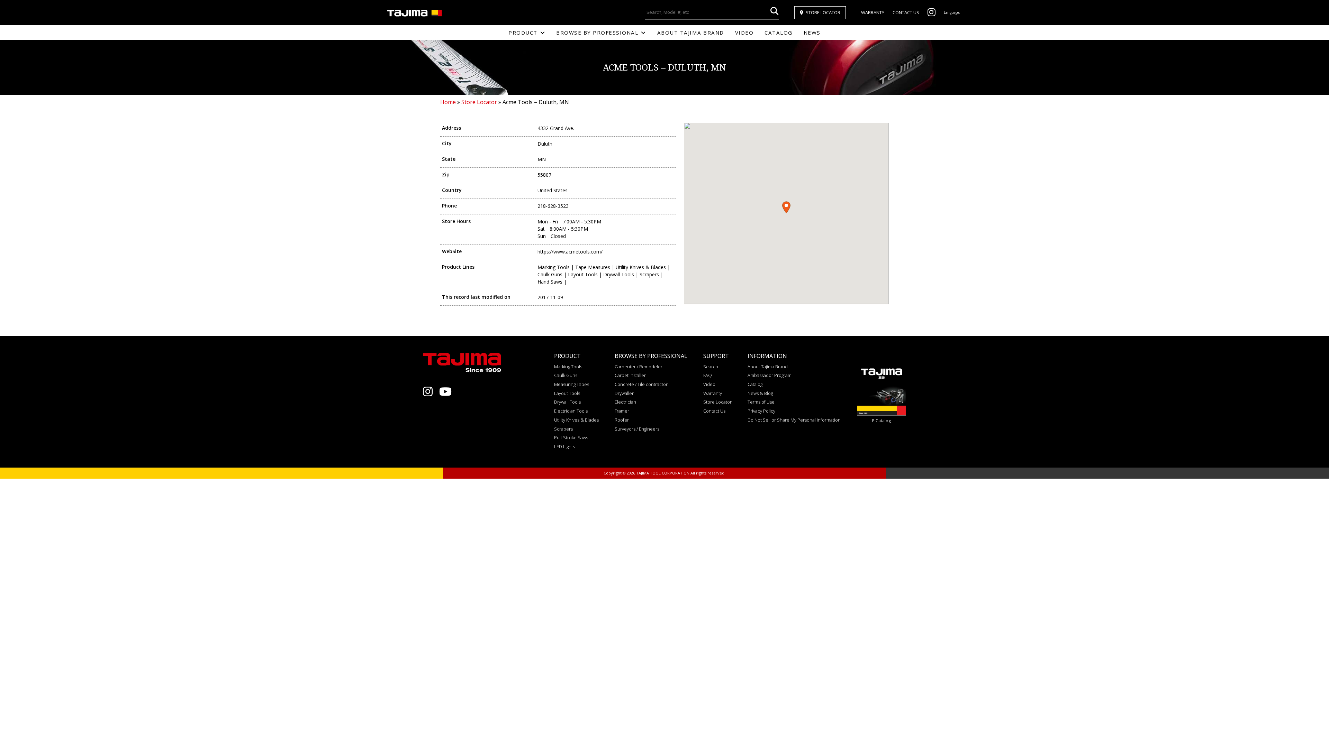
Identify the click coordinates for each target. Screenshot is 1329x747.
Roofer (622, 420)
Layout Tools (567, 393)
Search (710, 366)
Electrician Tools (571, 411)
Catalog (779, 32)
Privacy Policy (761, 411)
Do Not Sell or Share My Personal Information (794, 420)
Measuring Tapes (571, 384)
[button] (786, 207)
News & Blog (760, 393)
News (812, 32)
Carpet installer (630, 375)
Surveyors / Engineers (637, 429)
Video (744, 32)
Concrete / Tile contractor (641, 384)
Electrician (625, 402)
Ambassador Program (770, 375)
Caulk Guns (565, 375)
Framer (622, 411)
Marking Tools (568, 366)
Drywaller (624, 393)
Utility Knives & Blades (576, 420)
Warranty (872, 12)
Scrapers (563, 429)
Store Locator (823, 12)
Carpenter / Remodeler (638, 366)
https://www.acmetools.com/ (570, 251)
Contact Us (906, 12)
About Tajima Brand (690, 32)
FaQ (707, 375)
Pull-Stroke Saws (571, 437)
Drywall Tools (567, 402)
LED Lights (564, 446)
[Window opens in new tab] (931, 14)
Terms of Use (761, 402)
